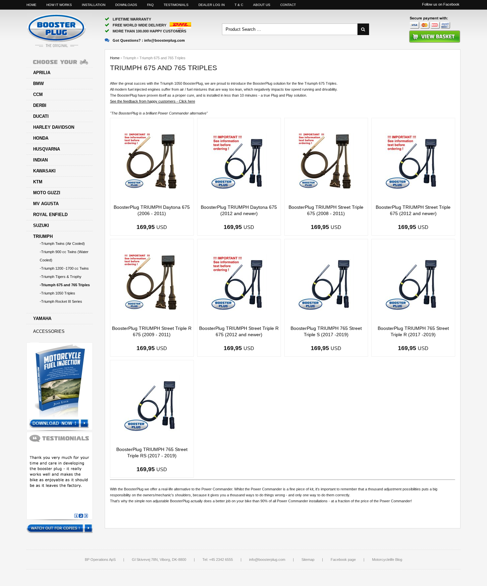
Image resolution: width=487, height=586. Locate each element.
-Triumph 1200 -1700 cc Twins (64, 268)
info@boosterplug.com (267, 560)
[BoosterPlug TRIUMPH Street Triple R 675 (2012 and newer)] (239, 282)
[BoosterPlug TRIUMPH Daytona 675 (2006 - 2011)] (152, 161)
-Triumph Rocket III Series (61, 301)
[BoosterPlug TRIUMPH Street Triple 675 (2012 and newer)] (413, 161)
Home (31, 5)
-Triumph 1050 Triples (57, 293)
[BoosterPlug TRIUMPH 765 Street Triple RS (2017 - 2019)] (152, 403)
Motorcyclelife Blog (387, 560)
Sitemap (307, 560)
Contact (288, 5)
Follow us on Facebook (441, 4)
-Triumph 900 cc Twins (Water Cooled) (64, 256)
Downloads (126, 5)
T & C (239, 5)
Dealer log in (211, 5)
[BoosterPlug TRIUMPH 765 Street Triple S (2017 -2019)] (326, 282)
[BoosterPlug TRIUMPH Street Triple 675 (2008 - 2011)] (326, 161)
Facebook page (343, 560)
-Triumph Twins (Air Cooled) (62, 244)
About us (261, 5)
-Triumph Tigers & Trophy (60, 277)
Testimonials (176, 5)
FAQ (150, 5)
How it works (59, 5)
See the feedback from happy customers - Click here (152, 101)
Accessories (49, 331)
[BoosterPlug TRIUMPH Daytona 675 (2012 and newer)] (239, 161)
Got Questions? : (149, 40)
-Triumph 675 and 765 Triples (65, 285)
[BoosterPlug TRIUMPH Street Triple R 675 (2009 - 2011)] (152, 282)
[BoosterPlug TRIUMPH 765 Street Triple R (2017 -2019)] (413, 282)
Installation (93, 5)
